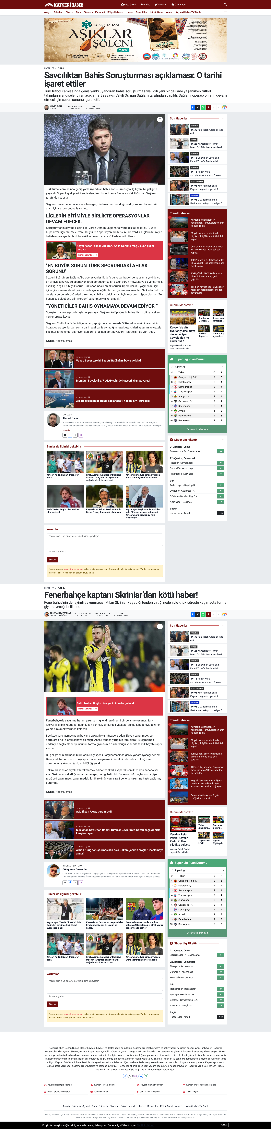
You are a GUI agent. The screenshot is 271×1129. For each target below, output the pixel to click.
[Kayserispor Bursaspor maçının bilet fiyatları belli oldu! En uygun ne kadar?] (104, 909)
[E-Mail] (65, 435)
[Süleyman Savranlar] (53, 870)
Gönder (52, 559)
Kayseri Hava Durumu (104, 1085)
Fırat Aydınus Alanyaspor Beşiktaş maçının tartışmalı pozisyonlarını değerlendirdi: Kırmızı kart (103, 477)
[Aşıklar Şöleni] (135, 39)
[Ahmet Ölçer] (53, 419)
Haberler (49, 68)
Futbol (61, 68)
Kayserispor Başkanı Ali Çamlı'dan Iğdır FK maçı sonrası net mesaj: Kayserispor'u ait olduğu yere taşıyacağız (143, 513)
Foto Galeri (130, 4)
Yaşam (169, 12)
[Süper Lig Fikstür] (223, 439)
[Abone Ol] (224, 107)
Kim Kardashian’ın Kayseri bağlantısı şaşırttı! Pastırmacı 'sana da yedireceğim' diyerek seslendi (205, 187)
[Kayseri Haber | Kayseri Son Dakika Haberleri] (64, 4)
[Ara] (225, 4)
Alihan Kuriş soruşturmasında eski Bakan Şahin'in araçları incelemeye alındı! (205, 173)
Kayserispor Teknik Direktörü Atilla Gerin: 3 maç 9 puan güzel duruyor (104, 510)
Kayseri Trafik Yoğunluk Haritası (201, 1085)
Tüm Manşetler (101, 1091)
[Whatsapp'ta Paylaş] (203, 107)
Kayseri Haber (197, 182)
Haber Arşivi (192, 1091)
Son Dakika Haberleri (150, 1091)
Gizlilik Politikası (145, 1125)
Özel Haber (180, 4)
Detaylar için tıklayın (197, 429)
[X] (130, 1076)
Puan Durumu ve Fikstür (58, 1091)
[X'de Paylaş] (197, 107)
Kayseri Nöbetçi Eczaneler (60, 1085)
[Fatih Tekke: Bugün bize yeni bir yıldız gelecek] (65, 496)
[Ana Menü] (225, 12)
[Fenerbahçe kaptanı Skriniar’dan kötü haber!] (104, 656)
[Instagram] (80, 435)
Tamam (224, 1125)
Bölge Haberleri (115, 12)
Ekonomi (100, 12)
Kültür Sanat (156, 12)
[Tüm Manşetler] (223, 304)
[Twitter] (75, 435)
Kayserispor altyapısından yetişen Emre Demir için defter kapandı (143, 476)
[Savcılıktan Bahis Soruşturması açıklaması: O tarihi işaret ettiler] (104, 149)
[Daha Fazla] (208, 107)
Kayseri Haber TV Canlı (188, 12)
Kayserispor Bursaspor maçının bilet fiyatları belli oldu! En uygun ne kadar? (104, 925)
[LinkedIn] (140, 1076)
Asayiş (48, 12)
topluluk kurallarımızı (74, 569)
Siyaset (70, 12)
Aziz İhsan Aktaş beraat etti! (206, 131)
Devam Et (66, 430)
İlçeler (130, 12)
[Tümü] (223, 118)
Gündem (58, 12)
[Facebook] (70, 435)
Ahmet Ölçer (70, 418)
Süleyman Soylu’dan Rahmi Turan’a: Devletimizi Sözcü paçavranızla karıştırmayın (204, 159)
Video (147, 4)
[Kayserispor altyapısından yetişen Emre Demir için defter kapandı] (144, 461)
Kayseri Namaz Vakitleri (152, 1085)
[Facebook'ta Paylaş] (193, 107)
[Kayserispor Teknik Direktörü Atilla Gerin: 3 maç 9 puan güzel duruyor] (104, 496)
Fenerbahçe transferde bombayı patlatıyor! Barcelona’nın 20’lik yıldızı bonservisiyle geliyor (144, 925)
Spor (78, 12)
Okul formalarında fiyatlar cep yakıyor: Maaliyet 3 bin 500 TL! (206, 201)
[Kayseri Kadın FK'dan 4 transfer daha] (65, 461)
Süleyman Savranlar (75, 869)
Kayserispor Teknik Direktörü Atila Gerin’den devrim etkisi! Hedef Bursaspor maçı (207, 145)
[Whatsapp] (146, 1076)
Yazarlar (162, 4)
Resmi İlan (141, 12)
